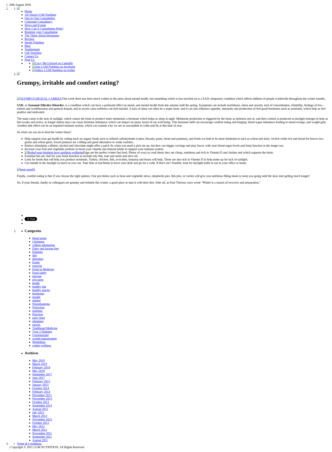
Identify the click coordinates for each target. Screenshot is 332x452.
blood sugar (39, 238)
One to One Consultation (40, 18)
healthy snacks (41, 290)
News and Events (35, 25)
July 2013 (38, 412)
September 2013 (42, 405)
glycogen (37, 279)
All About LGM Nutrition (40, 14)
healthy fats (39, 286)
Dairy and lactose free (45, 248)
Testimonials (32, 49)
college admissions (43, 245)
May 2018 (38, 371)
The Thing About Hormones (42, 35)
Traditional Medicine (44, 328)
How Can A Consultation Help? (44, 28)
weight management (44, 338)
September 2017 (42, 374)
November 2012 (42, 419)
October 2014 (40, 388)
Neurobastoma (41, 304)
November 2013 (42, 398)
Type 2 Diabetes (42, 331)
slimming (37, 321)
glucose (37, 276)
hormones (38, 293)
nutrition (37, 310)
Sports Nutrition (34, 42)
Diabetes (37, 252)
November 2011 (42, 433)
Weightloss (39, 342)
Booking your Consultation (41, 32)
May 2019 (38, 360)
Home (28, 11)
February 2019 (41, 367)
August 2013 (40, 409)
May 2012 (38, 426)
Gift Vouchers (33, 52)
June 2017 (38, 377)
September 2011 (42, 436)
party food (38, 317)
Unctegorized (40, 335)
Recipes (29, 39)
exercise (37, 265)
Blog (28, 46)
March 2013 (39, 416)
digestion (37, 259)
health (36, 283)
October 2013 (40, 402)
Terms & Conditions (29, 443)
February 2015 (41, 381)
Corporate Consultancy (39, 21)
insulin (36, 297)
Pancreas (37, 314)
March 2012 (39, 429)
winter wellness (41, 345)
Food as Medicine (43, 269)
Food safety (39, 272)
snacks (36, 324)
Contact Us (31, 56)
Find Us (29, 59)
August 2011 (40, 440)
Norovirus (38, 307)
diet (34, 255)
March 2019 (39, 364)
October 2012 (40, 422)
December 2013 (42, 395)
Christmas (38, 241)
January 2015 (40, 384)
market (36, 300)
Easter (36, 262)
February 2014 (41, 391)
